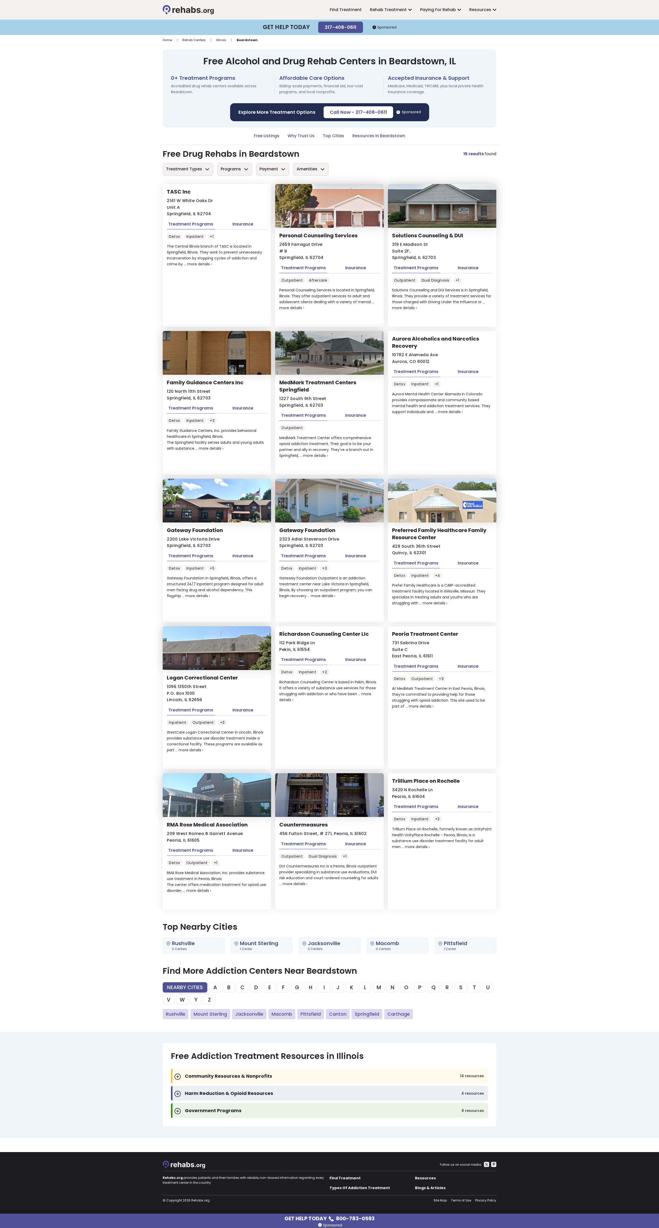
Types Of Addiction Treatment (360, 1187)
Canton (337, 1014)
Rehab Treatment (388, 10)
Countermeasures (303, 824)
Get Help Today (329, 1218)
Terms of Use (461, 1200)
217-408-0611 (340, 27)
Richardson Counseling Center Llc (324, 634)
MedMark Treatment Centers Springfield (317, 386)
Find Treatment (346, 10)
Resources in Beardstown (378, 136)
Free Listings (266, 136)
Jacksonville (249, 1014)
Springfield (367, 1014)
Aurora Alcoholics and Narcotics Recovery (435, 342)
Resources (480, 10)
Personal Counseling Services (318, 235)
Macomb (282, 1014)
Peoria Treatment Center (425, 634)
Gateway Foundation (195, 530)
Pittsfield (310, 1014)
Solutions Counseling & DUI (427, 235)
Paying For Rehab (438, 10)
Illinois (221, 40)
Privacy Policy (485, 1200)
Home (167, 40)
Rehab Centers (194, 40)
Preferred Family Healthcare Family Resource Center (439, 534)
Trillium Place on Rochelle (426, 781)
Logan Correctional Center (202, 677)
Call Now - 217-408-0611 (358, 112)
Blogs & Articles (430, 1187)
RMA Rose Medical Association (207, 824)
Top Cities (333, 136)
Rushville (175, 1014)
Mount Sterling (210, 1014)
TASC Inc (179, 191)
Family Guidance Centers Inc (205, 382)
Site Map (440, 1200)
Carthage (398, 1014)
